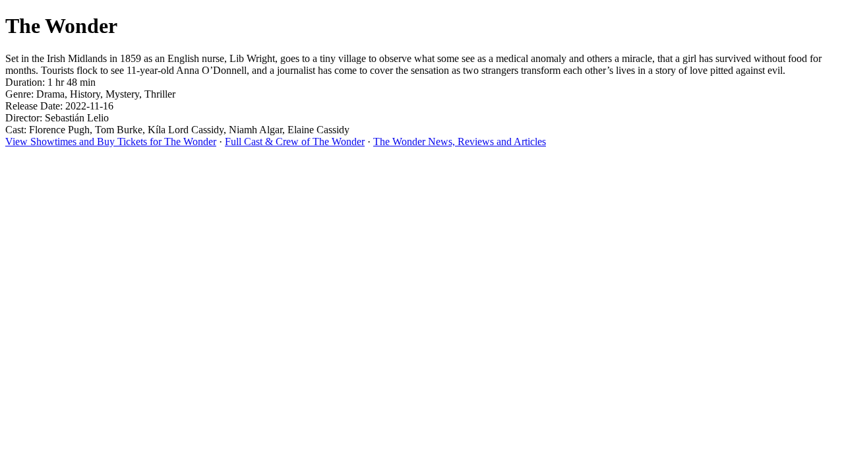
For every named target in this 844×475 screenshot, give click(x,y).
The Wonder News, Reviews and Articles (459, 141)
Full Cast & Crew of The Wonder (295, 141)
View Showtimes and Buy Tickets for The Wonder (110, 141)
